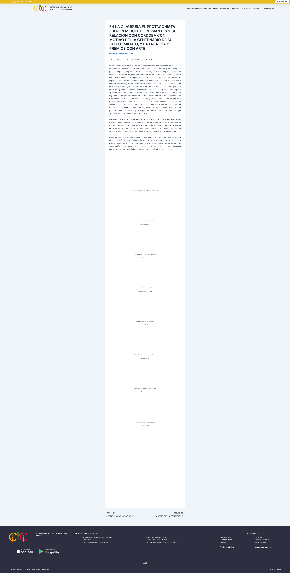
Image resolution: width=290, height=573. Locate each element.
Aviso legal (12, 569)
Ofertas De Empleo (261, 542)
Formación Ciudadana (262, 540)
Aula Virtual (258, 537)
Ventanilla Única (226, 537)
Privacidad (26, 569)
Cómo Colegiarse (226, 539)
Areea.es (278, 569)
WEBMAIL (20, 1)
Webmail (224, 542)
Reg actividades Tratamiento (40, 569)
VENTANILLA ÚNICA (282, 1)
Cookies (19, 569)
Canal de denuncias (263, 547)
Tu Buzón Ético (227, 547)
